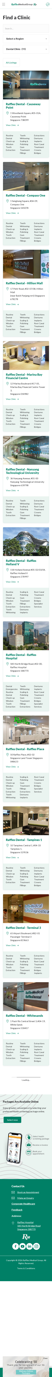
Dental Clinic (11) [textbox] (15, 49)
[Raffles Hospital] (26, 635)
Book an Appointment (28, 1174)
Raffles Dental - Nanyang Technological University (22, 471)
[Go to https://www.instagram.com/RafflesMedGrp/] (36, 1229)
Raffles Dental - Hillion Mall (24, 283)
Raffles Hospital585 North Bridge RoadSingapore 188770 (29, 1208)
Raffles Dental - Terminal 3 (23, 927)
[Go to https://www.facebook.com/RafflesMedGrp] (15, 1229)
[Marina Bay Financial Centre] (26, 355)
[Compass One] (26, 176)
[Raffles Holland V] (26, 541)
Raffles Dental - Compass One (25, 195)
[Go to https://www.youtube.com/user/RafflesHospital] (22, 1229)
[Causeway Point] (26, 85)
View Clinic (11, 125)
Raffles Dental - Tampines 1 (24, 840)
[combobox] (26, 39)
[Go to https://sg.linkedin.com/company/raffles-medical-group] (29, 1229)
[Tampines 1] (26, 820)
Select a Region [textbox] (14, 38)
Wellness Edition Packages (26, 1372)
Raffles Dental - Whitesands (24, 1015)
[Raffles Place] (26, 730)
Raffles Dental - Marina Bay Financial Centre (24, 376)
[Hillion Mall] (26, 264)
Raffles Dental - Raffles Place (25, 749)
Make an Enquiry (25, 1180)
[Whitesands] (26, 996)
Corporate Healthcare (23, 1186)
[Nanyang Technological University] (26, 450)
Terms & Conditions (26, 1251)
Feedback (17, 1192)
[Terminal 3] (26, 908)
